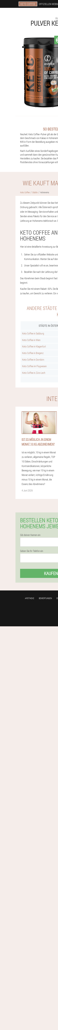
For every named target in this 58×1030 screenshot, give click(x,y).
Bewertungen (45, 598)
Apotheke (29, 598)
